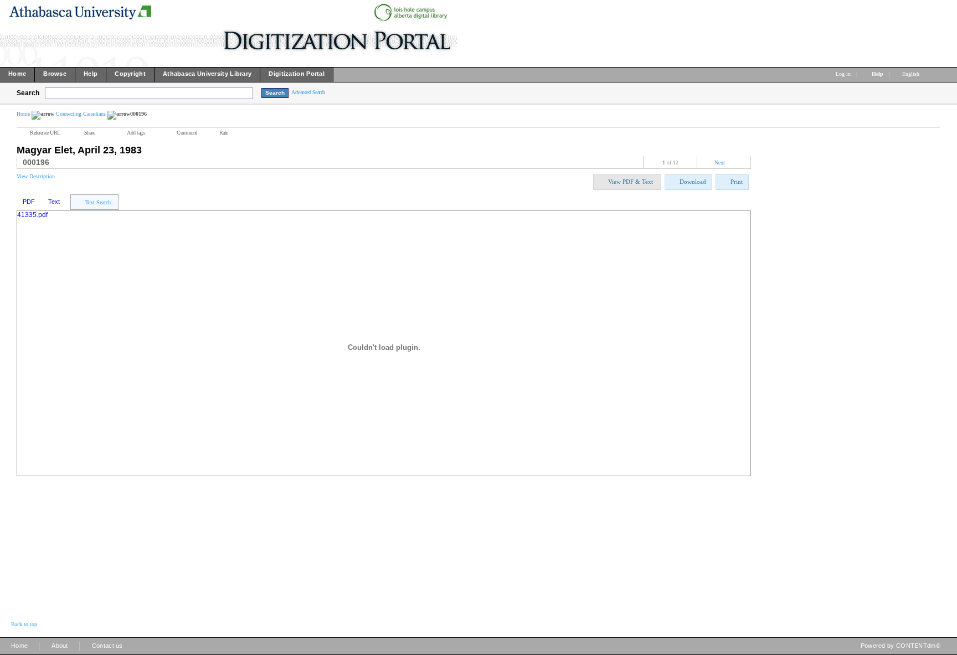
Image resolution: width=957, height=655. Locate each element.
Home (23, 114)
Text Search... (100, 202)
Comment (187, 133)
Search (28, 93)
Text (54, 201)
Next (719, 162)
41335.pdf (32, 215)
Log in (843, 74)
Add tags (136, 133)
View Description (36, 176)
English (911, 74)
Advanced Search (308, 92)
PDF (29, 201)
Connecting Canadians (81, 114)
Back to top (24, 624)
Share (89, 133)
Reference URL (45, 133)
